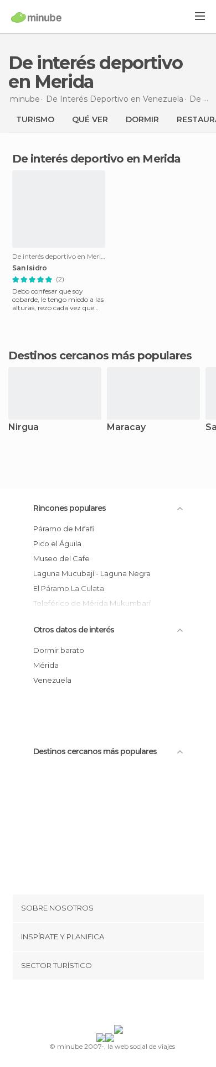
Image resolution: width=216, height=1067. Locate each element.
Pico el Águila (57, 543)
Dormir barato (58, 650)
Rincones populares (69, 508)
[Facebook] (91, 1004)
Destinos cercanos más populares (100, 355)
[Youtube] (134, 1004)
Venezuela (52, 680)
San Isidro (29, 268)
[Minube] (36, 17)
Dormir (142, 119)
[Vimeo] (119, 1004)
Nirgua (23, 427)
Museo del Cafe (61, 558)
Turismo (35, 119)
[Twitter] (105, 1004)
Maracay (126, 427)
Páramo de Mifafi (63, 528)
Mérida (46, 665)
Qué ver (90, 119)
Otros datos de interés (73, 630)
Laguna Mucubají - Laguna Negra (92, 573)
